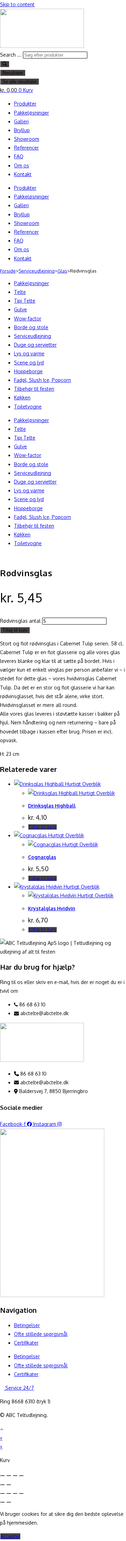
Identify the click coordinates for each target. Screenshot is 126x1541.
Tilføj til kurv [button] (42, 827)
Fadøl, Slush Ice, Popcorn (42, 380)
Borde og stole (31, 327)
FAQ (18, 156)
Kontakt (22, 174)
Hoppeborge (28, 371)
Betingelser (27, 1325)
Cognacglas (42, 857)
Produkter (25, 104)
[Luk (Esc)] (21, 1493)
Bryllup (22, 130)
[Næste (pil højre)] (8, 1502)
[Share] (8, 1475)
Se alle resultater (19, 81)
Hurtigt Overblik (82, 784)
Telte (20, 292)
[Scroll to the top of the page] (1, 1429)
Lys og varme (29, 353)
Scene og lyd (29, 363)
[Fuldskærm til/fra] (8, 1493)
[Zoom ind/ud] (2, 1493)
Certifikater (26, 1343)
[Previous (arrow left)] (2, 1484)
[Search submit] (4, 64)
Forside (8, 271)
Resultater (12, 72)
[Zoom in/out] (21, 1475)
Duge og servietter (35, 345)
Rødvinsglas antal (20, 621)
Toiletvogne (28, 407)
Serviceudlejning (37, 271)
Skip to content (17, 4)
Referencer (26, 148)
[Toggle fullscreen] (15, 1475)
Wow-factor (27, 318)
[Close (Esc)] (2, 1475)
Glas (62, 271)
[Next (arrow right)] (8, 1484)
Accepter (10, 1536)
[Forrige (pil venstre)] (2, 1502)
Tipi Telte (24, 301)
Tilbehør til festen (34, 389)
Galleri (21, 121)
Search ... (10, 55)
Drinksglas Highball (52, 806)
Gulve (20, 309)
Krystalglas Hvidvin (51, 908)
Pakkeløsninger (31, 113)
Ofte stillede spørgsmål (41, 1334)
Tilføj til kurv (15, 630)
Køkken (22, 397)
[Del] (15, 1493)
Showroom (26, 139)
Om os (21, 165)
